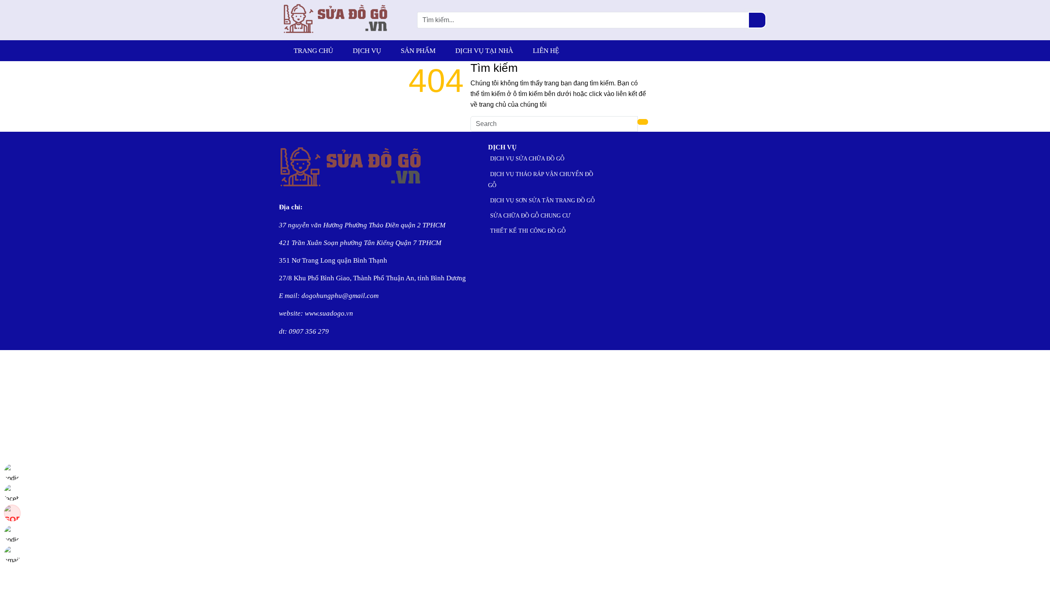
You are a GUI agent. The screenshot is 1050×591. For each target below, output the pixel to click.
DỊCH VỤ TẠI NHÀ (484, 51)
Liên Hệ (546, 51)
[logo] (336, 34)
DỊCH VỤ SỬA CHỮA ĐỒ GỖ (527, 159)
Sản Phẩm (418, 51)
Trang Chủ (313, 51)
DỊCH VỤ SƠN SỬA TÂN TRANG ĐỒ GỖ (542, 200)
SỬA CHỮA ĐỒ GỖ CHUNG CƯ (530, 216)
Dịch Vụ (367, 51)
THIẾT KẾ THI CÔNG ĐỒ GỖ (528, 231)
